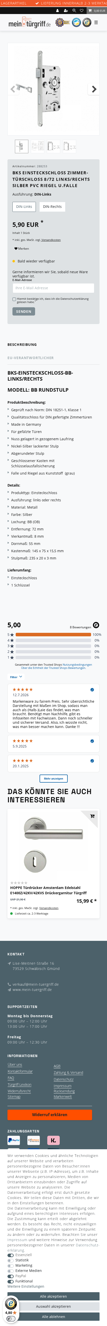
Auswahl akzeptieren (53, 1306)
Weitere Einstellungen (25, 1286)
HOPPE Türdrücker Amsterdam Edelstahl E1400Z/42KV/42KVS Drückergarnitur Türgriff (48, 890)
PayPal (20, 1276)
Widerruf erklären (49, 1114)
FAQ (11, 1077)
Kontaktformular (20, 1071)
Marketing (23, 1265)
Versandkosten (51, 240)
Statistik (22, 1260)
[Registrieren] (66, 10)
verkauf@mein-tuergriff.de (36, 984)
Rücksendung (64, 1091)
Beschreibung (22, 344)
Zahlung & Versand (68, 1072)
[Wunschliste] (82, 10)
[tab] (53, 344)
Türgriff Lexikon (19, 1084)
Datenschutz (63, 1079)
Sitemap (14, 1096)
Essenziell (23, 1255)
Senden (23, 311)
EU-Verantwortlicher (30, 357)
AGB (57, 1066)
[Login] (57, 10)
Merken (23, 248)
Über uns (15, 1064)
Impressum (62, 1085)
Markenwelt (63, 1096)
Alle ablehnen (53, 1316)
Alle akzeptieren (53, 1296)
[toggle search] (74, 10)
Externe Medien (28, 1271)
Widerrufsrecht (19, 1091)
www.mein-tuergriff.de (32, 989)
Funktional (24, 1281)
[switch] (10, 1318)
